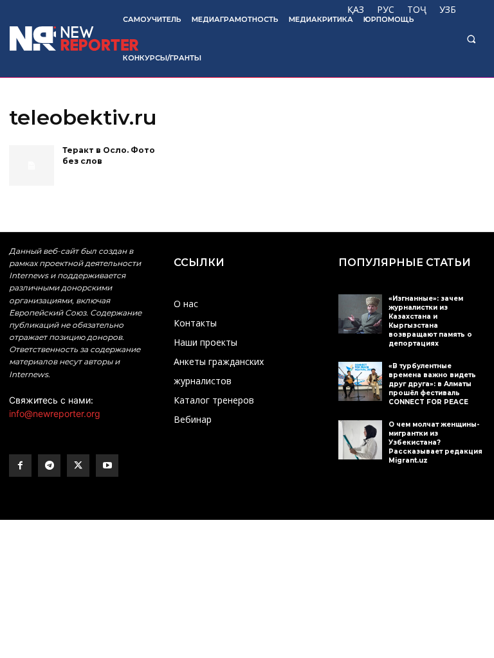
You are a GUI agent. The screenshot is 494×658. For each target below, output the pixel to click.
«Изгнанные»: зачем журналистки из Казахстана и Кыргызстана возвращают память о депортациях (430, 321)
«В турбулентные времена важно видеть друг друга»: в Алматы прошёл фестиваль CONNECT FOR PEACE (432, 384)
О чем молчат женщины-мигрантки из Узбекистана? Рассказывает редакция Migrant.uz (435, 442)
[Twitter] (78, 465)
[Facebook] (20, 465)
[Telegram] (49, 465)
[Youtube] (107, 465)
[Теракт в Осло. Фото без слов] (31, 165)
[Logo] (57, 38)
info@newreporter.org (54, 413)
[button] (471, 39)
